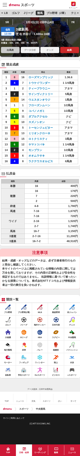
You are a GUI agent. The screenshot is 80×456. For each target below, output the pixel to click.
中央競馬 (40, 409)
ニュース (72, 452)
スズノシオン (37, 122)
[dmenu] (7, 409)
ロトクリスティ (38, 138)
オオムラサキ (37, 155)
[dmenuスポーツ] (23, 5)
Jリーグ (28, 12)
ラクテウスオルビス (41, 161)
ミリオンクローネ (39, 133)
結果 (69, 50)
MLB (5, 12)
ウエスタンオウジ (39, 99)
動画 (56, 452)
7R (73, 22)
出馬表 (10, 50)
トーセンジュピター (41, 127)
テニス (75, 12)
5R (7, 22)
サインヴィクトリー (41, 94)
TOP (8, 452)
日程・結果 (24, 452)
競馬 (40, 12)
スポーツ (24, 409)
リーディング (40, 452)
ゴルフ (16, 12)
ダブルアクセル (38, 116)
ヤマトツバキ (37, 144)
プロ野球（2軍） (57, 12)
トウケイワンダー (39, 82)
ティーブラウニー (39, 88)
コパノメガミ (37, 110)
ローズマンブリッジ (41, 77)
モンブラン (35, 150)
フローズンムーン (39, 105)
